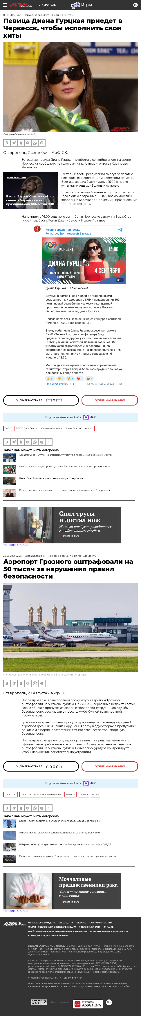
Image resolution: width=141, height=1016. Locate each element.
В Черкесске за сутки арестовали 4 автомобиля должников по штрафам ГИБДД (65, 844)
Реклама (81, 923)
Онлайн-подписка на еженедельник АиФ (52, 927)
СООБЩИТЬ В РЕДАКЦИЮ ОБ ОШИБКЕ (48, 935)
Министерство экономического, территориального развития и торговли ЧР (47, 674)
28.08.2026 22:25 (12, 555)
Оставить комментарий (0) (110, 400)
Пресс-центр (66, 923)
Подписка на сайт (89, 927)
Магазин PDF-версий (100, 923)
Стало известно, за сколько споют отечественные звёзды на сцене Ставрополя (64, 490)
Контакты (108, 927)
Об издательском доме (42, 923)
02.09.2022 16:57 (12, 15)
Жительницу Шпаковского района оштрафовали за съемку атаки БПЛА (60, 832)
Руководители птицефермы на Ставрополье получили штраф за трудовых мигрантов (68, 856)
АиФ (33, 134)
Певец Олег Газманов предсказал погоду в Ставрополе (51, 478)
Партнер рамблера (60, 1002)
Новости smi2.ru (15, 545)
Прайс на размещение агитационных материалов (57, 931)
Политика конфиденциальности (109, 931)
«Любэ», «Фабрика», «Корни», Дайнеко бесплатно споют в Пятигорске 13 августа (65, 466)
